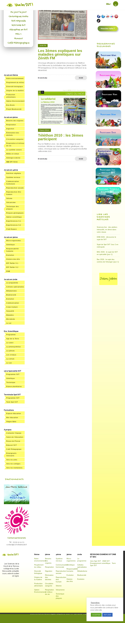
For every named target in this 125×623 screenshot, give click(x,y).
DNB (8, 271)
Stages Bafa (11, 421)
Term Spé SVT (12, 402)
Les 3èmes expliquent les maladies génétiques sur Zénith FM (60, 54)
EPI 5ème (12, 162)
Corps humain (12, 307)
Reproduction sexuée (15, 188)
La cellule (10, 359)
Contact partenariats (16, 538)
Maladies (10, 315)
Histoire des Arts (13, 259)
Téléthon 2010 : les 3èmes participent (60, 137)
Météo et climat (12, 154)
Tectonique (10, 382)
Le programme (12, 283)
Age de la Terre (12, 339)
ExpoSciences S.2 (13, 225)
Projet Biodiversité (13, 109)
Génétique (10, 245)
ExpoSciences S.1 (13, 221)
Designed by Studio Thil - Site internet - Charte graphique (75, 614)
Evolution (10, 255)
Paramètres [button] (95, 603)
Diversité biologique (14, 86)
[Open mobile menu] (108, 3)
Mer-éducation (12, 417)
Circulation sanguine (14, 139)
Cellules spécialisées (15, 287)
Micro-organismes (13, 240)
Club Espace (11, 229)
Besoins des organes (14, 121)
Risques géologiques (15, 213)
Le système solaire (14, 150)
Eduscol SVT (11, 445)
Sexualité (10, 311)
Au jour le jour (18, 12)
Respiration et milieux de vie (49, 592)
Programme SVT (12, 374)
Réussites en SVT (18, 29)
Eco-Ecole (10, 105)
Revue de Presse (13, 441)
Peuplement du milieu (15, 82)
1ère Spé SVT (95, 561)
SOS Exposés (18, 20)
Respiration (11, 125)
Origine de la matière (15, 90)
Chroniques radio (18, 16)
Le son (9, 363)
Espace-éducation (13, 413)
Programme (11, 335)
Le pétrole (10, 351)
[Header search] (115, 5)
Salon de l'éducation (14, 437)
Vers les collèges (13, 464)
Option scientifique (14, 217)
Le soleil (9, 343)
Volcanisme (11, 202)
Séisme (9, 198)
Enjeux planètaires (14, 386)
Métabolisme (11, 291)
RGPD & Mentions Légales (47, 614)
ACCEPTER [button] (96, 615)
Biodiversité (11, 295)
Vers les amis (11, 460)
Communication (12, 303)
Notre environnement (14, 78)
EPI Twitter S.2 (12, 267)
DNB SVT (106, 561)
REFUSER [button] (107, 615)
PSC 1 (18, 34)
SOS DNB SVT (18, 25)
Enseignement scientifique (100, 563)
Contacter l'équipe (13, 433)
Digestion (10, 129)
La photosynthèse (13, 347)
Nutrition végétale (13, 173)
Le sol (8, 323)
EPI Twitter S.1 (12, 263)
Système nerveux (13, 177)
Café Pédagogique (18, 43)
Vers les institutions (14, 468)
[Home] (20, 7)
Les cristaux (11, 355)
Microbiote (10, 319)
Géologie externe (13, 158)
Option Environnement (15, 101)
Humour (18, 38)
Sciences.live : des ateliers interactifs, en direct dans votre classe (107, 229)
